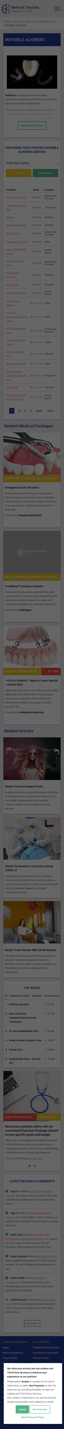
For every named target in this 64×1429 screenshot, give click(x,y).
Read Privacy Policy (32, 1417)
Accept (22, 1409)
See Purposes (39, 1409)
